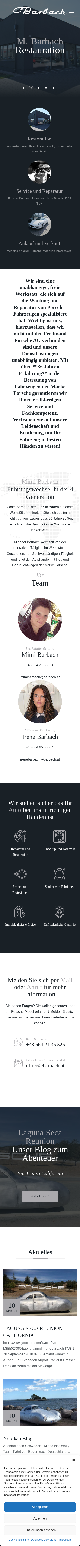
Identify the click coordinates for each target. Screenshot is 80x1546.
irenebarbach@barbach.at (40, 759)
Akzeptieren (40, 1507)
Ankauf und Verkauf (39, 243)
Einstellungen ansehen (40, 1530)
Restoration (39, 138)
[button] (73, 1460)
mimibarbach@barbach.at (40, 677)
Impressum (65, 1539)
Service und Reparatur (39, 191)
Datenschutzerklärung (44, 1539)
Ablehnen (40, 1518)
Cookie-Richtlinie (19, 1539)
